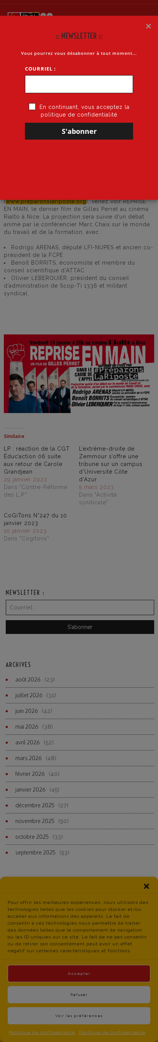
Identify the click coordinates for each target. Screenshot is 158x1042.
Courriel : (40, 68)
